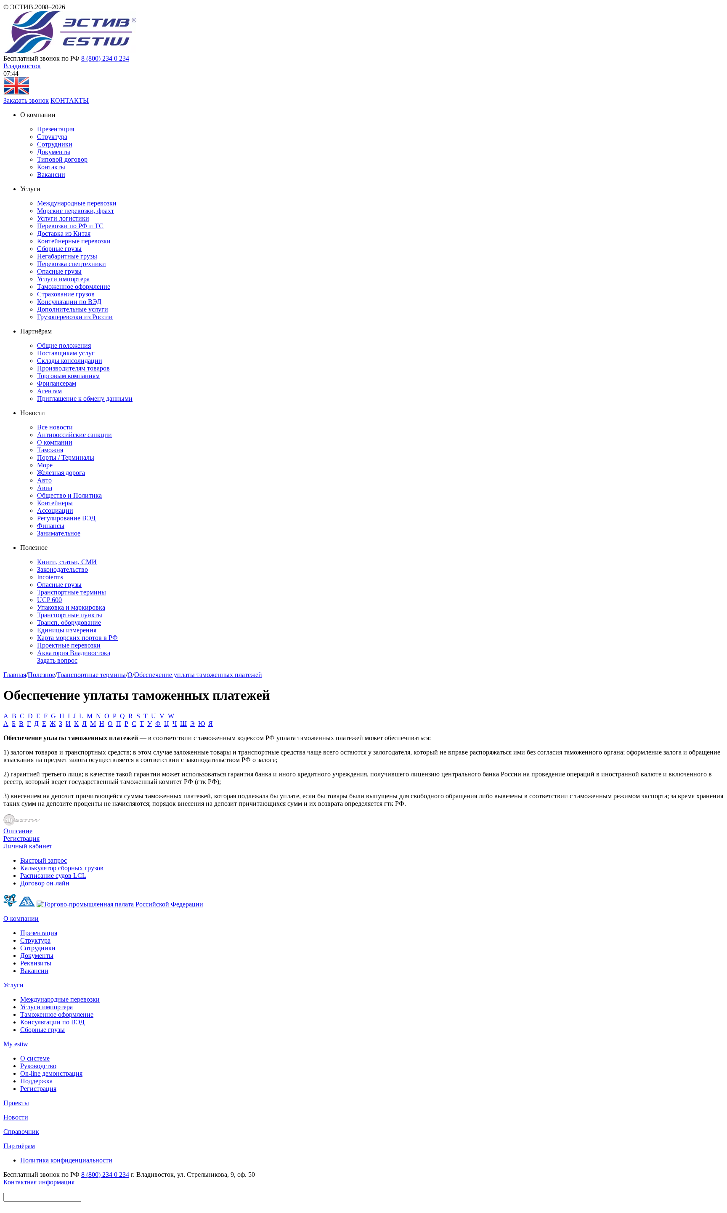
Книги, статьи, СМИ (67, 561)
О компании (54, 442)
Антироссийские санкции (74, 434)
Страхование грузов (66, 294)
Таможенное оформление (73, 286)
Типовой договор (62, 159)
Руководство (38, 1065)
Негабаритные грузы (67, 256)
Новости (15, 1117)
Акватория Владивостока (73, 652)
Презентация (55, 129)
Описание (17, 830)
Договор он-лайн (44, 883)
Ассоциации (55, 510)
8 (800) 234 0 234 (105, 58)
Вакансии (51, 174)
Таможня (50, 449)
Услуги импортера (63, 279)
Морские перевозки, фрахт (75, 210)
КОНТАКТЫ (69, 100)
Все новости (55, 427)
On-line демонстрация (51, 1073)
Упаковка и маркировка (71, 607)
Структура (52, 136)
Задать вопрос (57, 660)
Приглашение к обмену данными (85, 398)
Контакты (51, 167)
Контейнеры (55, 503)
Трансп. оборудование (69, 622)
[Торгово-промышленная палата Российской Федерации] (120, 904)
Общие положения (64, 345)
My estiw (15, 1044)
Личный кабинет (27, 846)
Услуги (13, 985)
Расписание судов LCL (53, 875)
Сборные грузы (59, 248)
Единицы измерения (66, 630)
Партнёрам (19, 1145)
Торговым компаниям (68, 375)
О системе (35, 1058)
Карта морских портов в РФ (77, 637)
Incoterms (50, 577)
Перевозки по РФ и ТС (70, 225)
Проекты (16, 1102)
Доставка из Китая (63, 233)
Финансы (50, 525)
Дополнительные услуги (72, 309)
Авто (44, 480)
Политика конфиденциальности (66, 1160)
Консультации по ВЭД (69, 301)
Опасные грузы (59, 271)
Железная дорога (61, 472)
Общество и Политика (69, 495)
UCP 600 (49, 599)
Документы (53, 151)
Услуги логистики (63, 218)
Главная (14, 674)
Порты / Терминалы (65, 457)
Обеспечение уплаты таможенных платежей (198, 674)
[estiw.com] (16, 92)
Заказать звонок (26, 100)
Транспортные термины (71, 592)
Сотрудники (54, 144)
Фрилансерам (56, 383)
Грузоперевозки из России (75, 316)
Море (45, 465)
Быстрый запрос (43, 860)
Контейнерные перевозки (74, 241)
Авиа (44, 487)
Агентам (49, 391)
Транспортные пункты (69, 614)
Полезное (41, 674)
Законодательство (62, 569)
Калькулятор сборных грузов (61, 868)
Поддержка (36, 1081)
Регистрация (21, 838)
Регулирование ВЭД (66, 518)
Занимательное (58, 533)
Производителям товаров (73, 368)
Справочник (21, 1131)
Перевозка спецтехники (71, 263)
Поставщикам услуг (66, 353)
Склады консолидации (69, 360)
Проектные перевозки (69, 645)
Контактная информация (38, 1182)
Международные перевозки (77, 203)
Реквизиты (35, 963)
